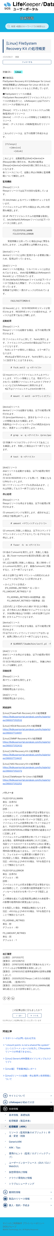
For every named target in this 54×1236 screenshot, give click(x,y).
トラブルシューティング (21, 1183)
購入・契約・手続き (19, 1205)
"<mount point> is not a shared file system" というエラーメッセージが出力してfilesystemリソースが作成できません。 (27, 1048)
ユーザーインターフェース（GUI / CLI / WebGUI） (29, 1164)
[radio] (19, 1015)
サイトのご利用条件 (12, 1223)
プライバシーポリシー (33, 1223)
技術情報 (13, 1108)
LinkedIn (13, 998)
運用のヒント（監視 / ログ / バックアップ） (29, 1155)
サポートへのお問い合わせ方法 (20, 1038)
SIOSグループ (9, 1226)
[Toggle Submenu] (50, 1095)
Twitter (9, 998)
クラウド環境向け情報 (20, 1177)
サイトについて (17, 1095)
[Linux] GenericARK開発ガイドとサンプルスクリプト (28, 1060)
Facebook (4, 998)
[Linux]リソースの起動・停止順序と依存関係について (28, 1077)
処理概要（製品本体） (20, 1120)
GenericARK (15, 1141)
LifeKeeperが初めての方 (21, 1102)
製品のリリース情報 (19, 1198)
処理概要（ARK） (18, 1126)
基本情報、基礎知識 (19, 1114)
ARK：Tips (14, 1147)
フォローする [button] (27, 62)
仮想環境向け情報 (18, 1172)
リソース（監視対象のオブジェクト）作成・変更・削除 (29, 1134)
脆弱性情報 (14, 1192)
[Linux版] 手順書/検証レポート (21, 1068)
